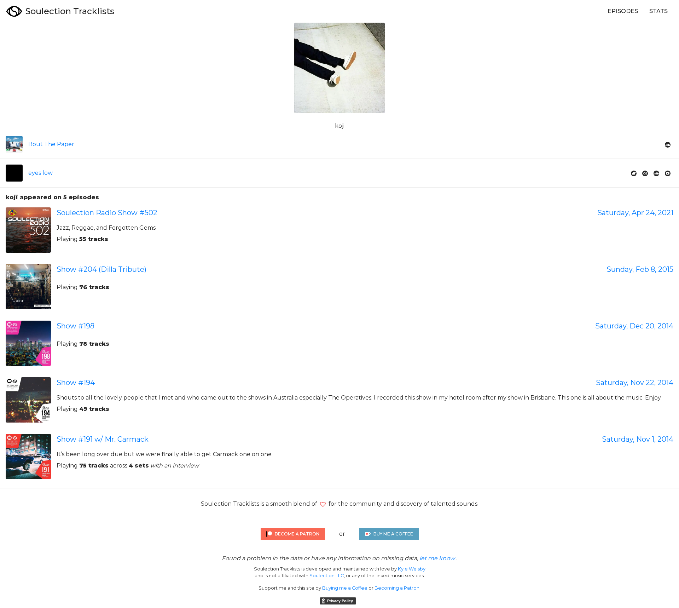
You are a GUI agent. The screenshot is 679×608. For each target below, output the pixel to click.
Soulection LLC (326, 575)
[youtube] (667, 173)
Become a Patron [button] (297, 534)
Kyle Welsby (411, 569)
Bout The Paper (51, 144)
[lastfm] (645, 173)
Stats (658, 11)
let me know (437, 558)
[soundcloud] (667, 144)
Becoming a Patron (397, 588)
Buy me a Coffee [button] (393, 534)
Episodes (623, 11)
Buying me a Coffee (344, 588)
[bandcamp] (633, 173)
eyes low (40, 173)
